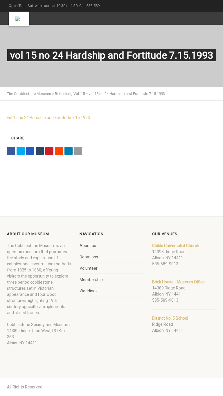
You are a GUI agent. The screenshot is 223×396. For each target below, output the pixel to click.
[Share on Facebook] (11, 151)
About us (88, 245)
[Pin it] (49, 151)
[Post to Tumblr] (40, 151)
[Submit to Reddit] (59, 151)
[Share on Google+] (30, 151)
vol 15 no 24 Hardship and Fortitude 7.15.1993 (48, 117)
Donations (89, 257)
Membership (91, 279)
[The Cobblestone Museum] (19, 19)
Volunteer (89, 268)
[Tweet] (21, 151)
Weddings (89, 291)
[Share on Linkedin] (68, 151)
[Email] (78, 151)
